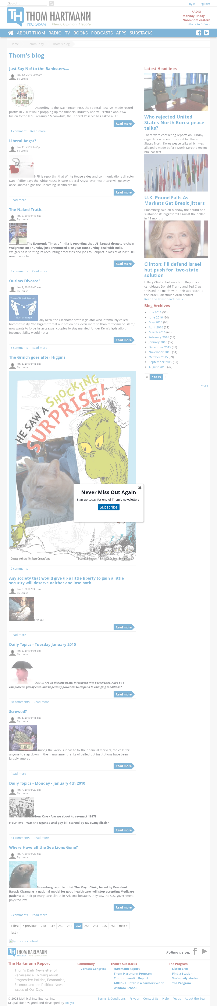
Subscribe (108, 507)
